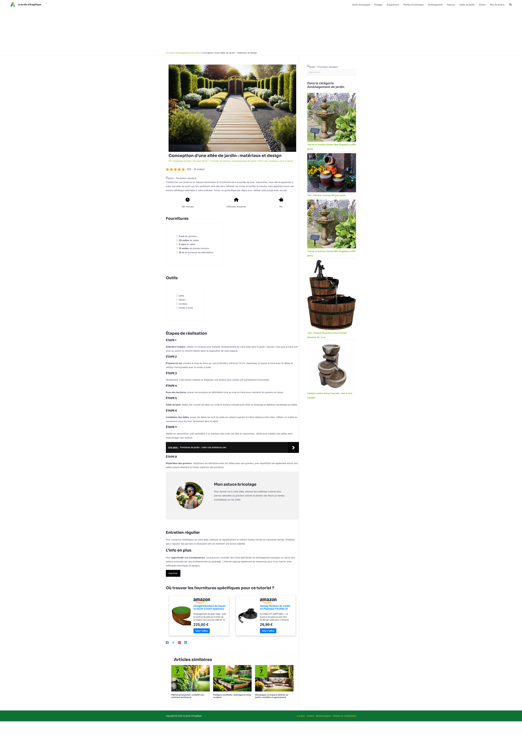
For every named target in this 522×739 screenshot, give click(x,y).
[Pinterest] (179, 642)
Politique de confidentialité (344, 716)
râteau (182, 299)
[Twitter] (173, 642)
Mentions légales (323, 716)
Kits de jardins (497, 4)
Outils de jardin (467, 4)
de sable (187, 244)
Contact (310, 716)
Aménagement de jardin (244, 161)
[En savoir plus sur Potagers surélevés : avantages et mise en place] (232, 678)
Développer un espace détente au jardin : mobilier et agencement (271, 696)
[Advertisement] (261, 29)
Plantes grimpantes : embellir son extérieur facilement (187, 696)
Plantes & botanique (413, 4)
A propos (301, 716)
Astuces (451, 4)
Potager (379, 4)
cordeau (183, 303)
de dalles (189, 240)
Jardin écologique (361, 4)
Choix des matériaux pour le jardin (275, 161)
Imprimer (173, 573)
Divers (482, 4)
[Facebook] (167, 642)
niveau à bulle (186, 307)
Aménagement (435, 4)
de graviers (188, 236)
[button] (510, 4)
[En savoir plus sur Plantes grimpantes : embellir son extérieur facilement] (190, 678)
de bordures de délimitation (196, 252)
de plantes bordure (194, 248)
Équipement (393, 4)
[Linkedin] (185, 642)
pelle (181, 295)
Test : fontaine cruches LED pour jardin (326, 195)
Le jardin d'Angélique (29, 4)
